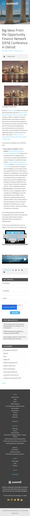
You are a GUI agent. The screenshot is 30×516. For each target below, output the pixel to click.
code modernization (10, 372)
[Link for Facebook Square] (18, 499)
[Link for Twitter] (15, 499)
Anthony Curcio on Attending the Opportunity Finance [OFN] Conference (14, 137)
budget (6, 359)
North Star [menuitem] (15, 417)
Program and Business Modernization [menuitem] (15, 443)
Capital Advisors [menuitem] (15, 432)
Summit (8, 510)
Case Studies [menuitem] (15, 461)
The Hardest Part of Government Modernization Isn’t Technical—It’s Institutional (14, 326)
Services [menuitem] (15, 430)
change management (10, 362)
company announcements (12, 378)
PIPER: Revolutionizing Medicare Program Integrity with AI (13, 332)
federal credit (11, 56)
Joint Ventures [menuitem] (15, 410)
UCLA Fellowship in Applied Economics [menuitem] (15, 406)
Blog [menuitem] (15, 463)
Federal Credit (12, 110)
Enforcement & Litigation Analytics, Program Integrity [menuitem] (15, 435)
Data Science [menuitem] (15, 449)
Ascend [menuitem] (15, 412)
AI (4, 356)
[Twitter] (16, 270)
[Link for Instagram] (11, 499)
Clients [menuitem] (15, 401)
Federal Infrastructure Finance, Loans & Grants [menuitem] (15, 441)
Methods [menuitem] (15, 447)
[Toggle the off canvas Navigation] (27, 4)
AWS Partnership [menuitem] (15, 404)
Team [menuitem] (15, 399)
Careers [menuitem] (15, 470)
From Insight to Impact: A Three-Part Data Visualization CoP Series (15, 338)
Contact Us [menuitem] (15, 421)
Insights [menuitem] (15, 458)
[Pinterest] (22, 270)
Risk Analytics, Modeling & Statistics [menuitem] (15, 454)
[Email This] (4, 272)
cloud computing (9, 369)
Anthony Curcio (19, 50)
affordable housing (10, 350)
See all (4, 383)
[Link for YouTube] (21, 500)
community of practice (11, 375)
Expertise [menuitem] (15, 425)
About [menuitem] (15, 394)
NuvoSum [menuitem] (15, 414)
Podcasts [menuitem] (15, 465)
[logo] (10, 3)
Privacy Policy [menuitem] (15, 513)
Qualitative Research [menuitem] (15, 452)
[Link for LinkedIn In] (8, 499)
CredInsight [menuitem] (15, 474)
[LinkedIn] (19, 270)
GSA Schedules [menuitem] (15, 408)
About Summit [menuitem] (15, 397)
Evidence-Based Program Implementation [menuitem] (15, 439)
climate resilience (9, 366)
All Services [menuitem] (15, 428)
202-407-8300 (24, 510)
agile (5, 353)
